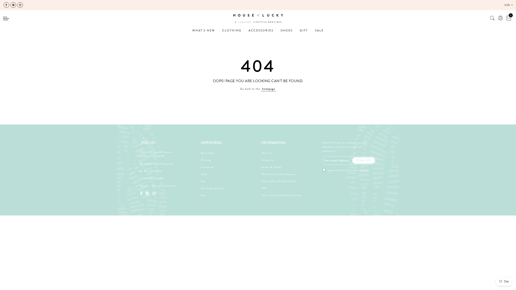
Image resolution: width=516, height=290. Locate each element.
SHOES (287, 30)
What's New (207, 153)
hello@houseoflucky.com (159, 164)
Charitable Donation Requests (278, 174)
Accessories (207, 167)
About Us (266, 153)
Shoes (204, 174)
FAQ (264, 188)
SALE (319, 30)
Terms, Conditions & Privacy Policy (281, 195)
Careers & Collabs (271, 167)
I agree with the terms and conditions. (348, 170)
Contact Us (267, 160)
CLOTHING (231, 30)
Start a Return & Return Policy (279, 181)
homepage (268, 89)
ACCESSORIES (261, 30)
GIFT (304, 30)
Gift (203, 181)
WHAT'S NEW (203, 30)
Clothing (206, 160)
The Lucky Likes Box (212, 188)
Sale (203, 195)
